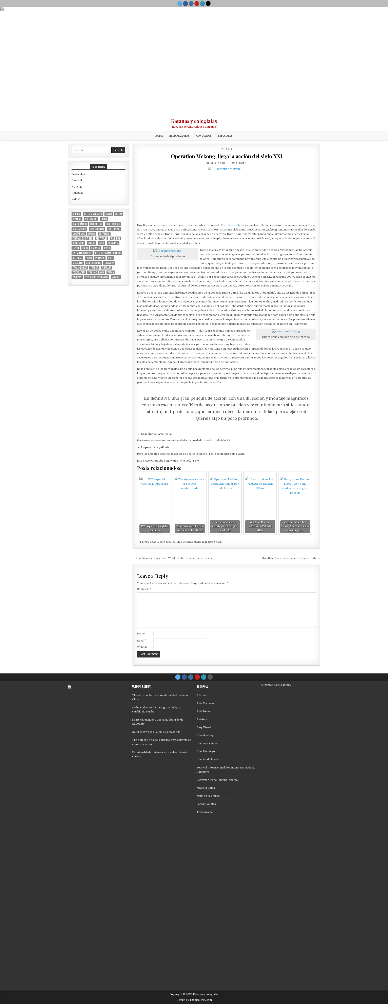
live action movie (82, 253)
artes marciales (93, 214)
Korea (107, 248)
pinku (89, 258)
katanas (95, 248)
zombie (116, 277)
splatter (78, 263)
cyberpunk (79, 234)
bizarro (77, 219)
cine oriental (185, 541)
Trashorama (205, 812)
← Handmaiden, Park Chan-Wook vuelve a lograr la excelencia (173, 558)
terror (94, 267)
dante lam (200, 541)
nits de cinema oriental (108, 253)
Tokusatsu (79, 272)
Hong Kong (215, 541)
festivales (101, 238)
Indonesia (113, 243)
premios (99, 258)
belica (118, 214)
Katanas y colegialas (194, 121)
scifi (110, 258)
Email (141, 640)
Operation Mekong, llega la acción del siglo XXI (226, 156)
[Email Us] (202, 3)
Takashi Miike (80, 267)
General (77, 180)
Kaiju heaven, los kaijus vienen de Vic (156, 731)
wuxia (111, 272)
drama (91, 234)
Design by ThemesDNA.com (194, 1000)
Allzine (201, 695)
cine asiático (167, 541)
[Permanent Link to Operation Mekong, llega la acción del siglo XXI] (226, 194)
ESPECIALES (225, 135)
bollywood (91, 219)
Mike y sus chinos (208, 795)
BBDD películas (179, 135)
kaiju (85, 248)
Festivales (78, 174)
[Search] (208, 3)
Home (159, 135)
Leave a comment (239, 163)
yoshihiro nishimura (96, 277)
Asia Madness (205, 703)
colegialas (114, 229)
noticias (77, 258)
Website (142, 647)
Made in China (206, 787)
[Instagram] (191, 3)
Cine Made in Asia (208, 759)
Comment (144, 589)
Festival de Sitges (232, 225)
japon (76, 248)
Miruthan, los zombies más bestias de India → (290, 558)
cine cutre (96, 224)
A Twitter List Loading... (276, 684)
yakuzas (77, 277)
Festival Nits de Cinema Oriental (217, 779)
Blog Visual (204, 727)
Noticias (77, 186)
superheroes (93, 263)
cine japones (79, 229)
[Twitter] (179, 3)
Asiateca (202, 719)
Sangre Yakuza (206, 803)
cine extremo (113, 224)
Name (142, 633)
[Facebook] (185, 3)
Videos (76, 199)
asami (108, 214)
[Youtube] (196, 3)
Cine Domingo (206, 751)
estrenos (104, 234)
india (101, 243)
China (104, 219)
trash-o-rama (96, 272)
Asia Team (203, 711)
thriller (106, 267)
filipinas (115, 238)
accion (154, 541)
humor (91, 243)
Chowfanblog (205, 735)
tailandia (109, 263)
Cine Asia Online (207, 743)
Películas (226, 149)
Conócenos (204, 135)
